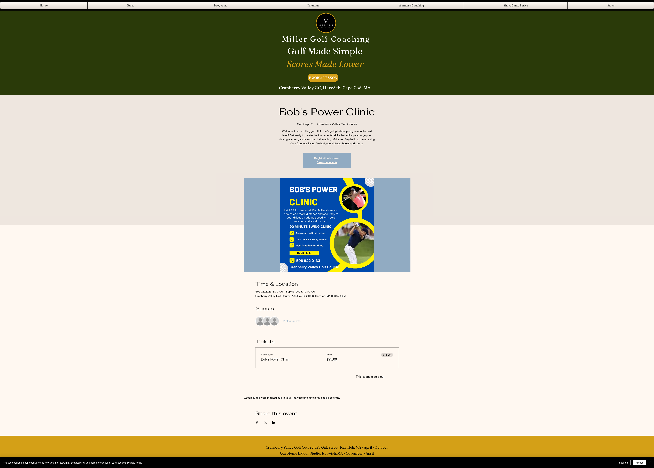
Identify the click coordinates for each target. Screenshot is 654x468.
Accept (639, 462)
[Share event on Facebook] (257, 422)
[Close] (650, 462)
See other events (327, 162)
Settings (623, 462)
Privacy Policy (134, 462)
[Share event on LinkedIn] (273, 422)
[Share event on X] (265, 422)
